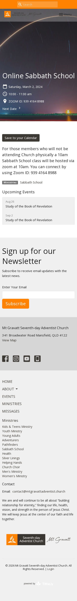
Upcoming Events (18, 191)
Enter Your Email (14, 287)
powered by (36, 587)
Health (6, 453)
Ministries (12, 403)
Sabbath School (31, 182)
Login (50, 569)
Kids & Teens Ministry (17, 427)
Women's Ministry (14, 476)
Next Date (10, 109)
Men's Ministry (12, 471)
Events (8, 396)
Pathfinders (10, 445)
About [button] (8, 389)
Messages (10, 411)
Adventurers (10, 440)
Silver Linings (11, 458)
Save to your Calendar (21, 138)
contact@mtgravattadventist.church (38, 491)
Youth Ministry (12, 431)
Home (7, 381)
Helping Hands (12, 462)
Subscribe (16, 303)
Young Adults (11, 436)
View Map (9, 340)
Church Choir (11, 467)
